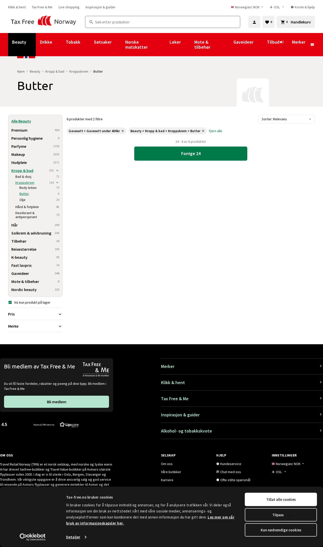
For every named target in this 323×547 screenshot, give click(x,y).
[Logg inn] (254, 22)
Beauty (19, 42)
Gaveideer (243, 42)
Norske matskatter (136, 44)
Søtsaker (103, 42)
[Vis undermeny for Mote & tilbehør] (226, 44)
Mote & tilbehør (202, 44)
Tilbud (273, 42)
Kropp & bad (54, 71)
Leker (175, 42)
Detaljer (73, 537)
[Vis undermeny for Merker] (312, 44)
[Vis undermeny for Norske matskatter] (163, 44)
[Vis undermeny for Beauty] (33, 44)
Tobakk (73, 42)
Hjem (21, 71)
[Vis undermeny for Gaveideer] (260, 44)
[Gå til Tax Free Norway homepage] (43, 22)
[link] (17, 7)
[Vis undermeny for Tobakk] (87, 44)
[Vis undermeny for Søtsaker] (118, 44)
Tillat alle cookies (281, 499)
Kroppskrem (78, 71)
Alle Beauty (21, 121)
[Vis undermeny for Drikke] (59, 44)
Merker (298, 42)
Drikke (46, 42)
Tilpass (278, 514)
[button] (40, 424)
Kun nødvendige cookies (281, 530)
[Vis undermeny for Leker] (187, 44)
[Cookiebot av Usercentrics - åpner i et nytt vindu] (33, 537)
